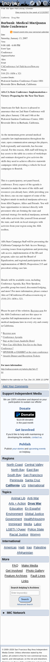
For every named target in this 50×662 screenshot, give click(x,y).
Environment (14, 514)
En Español (32, 508)
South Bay (14, 475)
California (5, 17)
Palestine (40, 547)
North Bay (18, 469)
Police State (36, 529)
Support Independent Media (22, 393)
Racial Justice (18, 534)
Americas (10, 547)
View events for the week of (32, 12)
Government (13, 519)
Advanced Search (25, 604)
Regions (8, 458)
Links (24, 581)
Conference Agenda (12, 337)
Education (16, 508)
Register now (37, 310)
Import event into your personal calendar (31, 32)
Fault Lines (38, 575)
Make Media (30, 565)
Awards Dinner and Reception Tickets (21, 355)
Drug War (15, 17)
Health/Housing (34, 519)
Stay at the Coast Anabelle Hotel (19, 340)
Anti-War (33, 498)
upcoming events (37, 449)
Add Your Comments (15, 386)
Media (28, 524)
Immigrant (15, 524)
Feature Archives (16, 575)
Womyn (35, 534)
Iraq (29, 547)
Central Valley (34, 464)
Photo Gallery (35, 570)
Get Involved (14, 570)
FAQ (15, 565)
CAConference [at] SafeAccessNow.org (20, 66)
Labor (38, 524)
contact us (37, 437)
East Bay (33, 469)
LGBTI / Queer (16, 529)
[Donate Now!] (25, 414)
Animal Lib (18, 498)
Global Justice (34, 514)
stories (18, 449)
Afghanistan (25, 552)
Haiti (21, 547)
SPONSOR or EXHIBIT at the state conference (25, 352)
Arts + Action (17, 503)
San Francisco (33, 475)
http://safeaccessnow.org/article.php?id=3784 (19, 370)
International (36, 485)
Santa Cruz (32, 480)
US (24, 485)
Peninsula (16, 480)
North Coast (15, 464)
